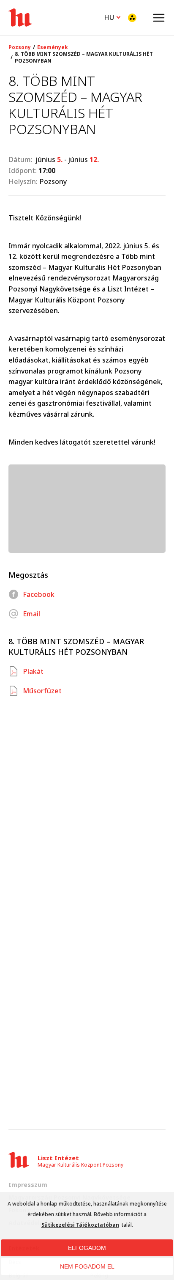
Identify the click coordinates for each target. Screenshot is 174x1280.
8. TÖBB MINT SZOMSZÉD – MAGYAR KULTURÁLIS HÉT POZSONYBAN (84, 57)
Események (52, 47)
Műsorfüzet (42, 690)
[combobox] (112, 16)
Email (31, 613)
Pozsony (19, 47)
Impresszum (27, 1185)
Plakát (33, 671)
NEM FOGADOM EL (87, 1266)
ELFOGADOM (87, 1247)
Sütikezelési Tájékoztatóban (80, 1224)
